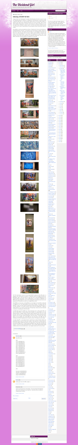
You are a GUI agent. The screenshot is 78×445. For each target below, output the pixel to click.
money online (50, 402)
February (61, 112)
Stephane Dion (50, 298)
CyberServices (50, 139)
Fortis (49, 165)
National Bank (50, 231)
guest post (50, 384)
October (61, 68)
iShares (49, 385)
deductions (50, 369)
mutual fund (50, 403)
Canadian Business (51, 113)
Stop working (50, 299)
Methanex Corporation (52, 215)
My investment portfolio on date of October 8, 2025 (62, 97)
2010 (60, 137)
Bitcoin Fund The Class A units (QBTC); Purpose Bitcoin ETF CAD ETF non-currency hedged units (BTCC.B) (52, 90)
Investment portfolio (51, 189)
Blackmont (50, 100)
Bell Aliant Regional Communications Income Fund (51, 83)
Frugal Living (50, 166)
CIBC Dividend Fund (51, 105)
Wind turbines (50, 346)
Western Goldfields (51, 345)
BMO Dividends (50, 73)
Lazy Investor (50, 196)
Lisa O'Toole (50, 197)
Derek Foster (50, 143)
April (60, 109)
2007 (60, 141)
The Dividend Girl (23, 5)
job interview (50, 391)
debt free (49, 366)
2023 (60, 117)
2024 (60, 115)
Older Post (43, 398)
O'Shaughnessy (50, 239)
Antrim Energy (50, 69)
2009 (60, 138)
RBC (49, 263)
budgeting (49, 352)
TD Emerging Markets (52, 306)
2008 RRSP (50, 63)
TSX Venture (50, 326)
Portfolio (13, 10)
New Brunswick (50, 235)
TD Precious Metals (51, 315)
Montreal (49, 223)
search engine (50, 414)
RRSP (49, 281)
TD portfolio (50, 321)
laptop (49, 394)
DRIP (49, 140)
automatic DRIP (51, 349)
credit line (49, 360)
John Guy (17, 336)
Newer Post (15, 398)
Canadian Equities (51, 117)
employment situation (51, 377)
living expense (50, 395)
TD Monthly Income (51, 314)
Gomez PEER (50, 172)
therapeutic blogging (51, 429)
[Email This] (21, 328)
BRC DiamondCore (51, 78)
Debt (18, 10)
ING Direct (50, 184)
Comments (51, 18)
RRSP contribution (51, 282)
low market (50, 396)
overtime (49, 406)
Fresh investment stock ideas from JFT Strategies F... (62, 83)
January (61, 113)
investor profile (50, 388)
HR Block (49, 177)
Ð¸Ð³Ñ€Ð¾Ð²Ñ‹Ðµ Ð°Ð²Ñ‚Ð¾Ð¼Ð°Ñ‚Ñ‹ (23, 0)
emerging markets (51, 376)
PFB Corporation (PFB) (52, 240)
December (61, 65)
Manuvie (49, 206)
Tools (21, 10)
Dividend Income (51, 146)
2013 (60, 132)
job (48, 389)
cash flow (49, 355)
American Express (51, 67)
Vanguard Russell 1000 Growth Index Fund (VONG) (52, 341)
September (62, 101)
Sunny (17, 379)
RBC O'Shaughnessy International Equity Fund (51, 274)
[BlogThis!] (22, 328)
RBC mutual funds (51, 279)
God (49, 170)
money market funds (51, 401)
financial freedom (51, 381)
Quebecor (49, 262)
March (61, 110)
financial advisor (51, 380)
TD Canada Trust (51, 302)
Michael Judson (50, 219)
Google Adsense (51, 173)
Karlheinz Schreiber (51, 193)
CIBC (49, 104)
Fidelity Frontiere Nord (52, 156)
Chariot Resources (51, 120)
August (61, 103)
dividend (49, 370)
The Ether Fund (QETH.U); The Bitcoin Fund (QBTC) (52, 328)
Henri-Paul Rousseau (51, 181)
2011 (60, 135)
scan (49, 413)
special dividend (51, 417)
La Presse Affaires (51, 194)
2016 (60, 127)
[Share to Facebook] (24, 328)
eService (49, 374)
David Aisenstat (50, 141)
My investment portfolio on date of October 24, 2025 (62, 77)
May (60, 107)
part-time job (50, 408)
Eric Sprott (50, 153)
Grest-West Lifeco (51, 176)
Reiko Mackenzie (51, 283)
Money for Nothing (51, 220)
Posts (51, 16)
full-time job (50, 382)
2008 (60, 140)
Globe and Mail (50, 169)
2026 (60, 62)
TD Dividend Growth (51, 305)
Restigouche (50, 285)
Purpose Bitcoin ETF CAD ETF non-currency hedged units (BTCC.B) (52, 258)
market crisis (50, 398)
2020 (60, 121)
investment (50, 387)
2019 (60, 123)
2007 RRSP (50, 62)
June (61, 106)
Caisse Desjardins (51, 112)
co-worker (49, 356)
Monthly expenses (51, 222)
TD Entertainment (51, 310)
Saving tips (50, 289)
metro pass (50, 399)
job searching (50, 392)
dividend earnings (51, 373)
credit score (50, 362)
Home (29, 398)
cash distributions (51, 353)
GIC (49, 167)
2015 (60, 129)
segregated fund (51, 416)
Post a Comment (16, 395)
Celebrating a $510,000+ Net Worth (62, 87)
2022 (60, 118)
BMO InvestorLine (51, 77)
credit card (50, 359)
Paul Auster (50, 245)
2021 (60, 120)
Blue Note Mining (51, 101)
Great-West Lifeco (51, 174)
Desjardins (50, 144)
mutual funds (50, 405)
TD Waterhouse (50, 319)
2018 (60, 124)
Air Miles (49, 66)
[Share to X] (23, 328)
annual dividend (50, 348)
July (60, 104)
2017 (60, 126)
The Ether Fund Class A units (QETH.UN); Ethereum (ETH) (52, 332)
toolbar (49, 430)
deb (48, 363)
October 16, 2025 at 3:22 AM (20, 393)
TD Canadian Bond (51, 303)
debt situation (50, 367)
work (49, 432)
